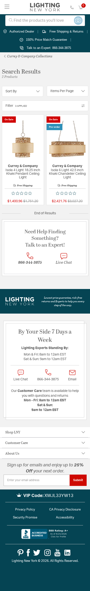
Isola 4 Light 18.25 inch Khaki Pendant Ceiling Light (23, 173)
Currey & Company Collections (29, 56)
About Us (12, 453)
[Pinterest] (20, 552)
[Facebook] (28, 552)
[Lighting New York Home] (45, 7)
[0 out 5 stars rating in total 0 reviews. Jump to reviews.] (23, 193)
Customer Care (16, 442)
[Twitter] (37, 552)
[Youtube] (57, 552)
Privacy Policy (25, 509)
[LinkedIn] (67, 552)
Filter (16, 105)
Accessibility (65, 517)
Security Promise (25, 517)
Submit (78, 480)
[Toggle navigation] (7, 7)
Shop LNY (12, 432)
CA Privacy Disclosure (65, 509)
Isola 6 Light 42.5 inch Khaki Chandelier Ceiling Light (67, 173)
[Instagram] (47, 552)
